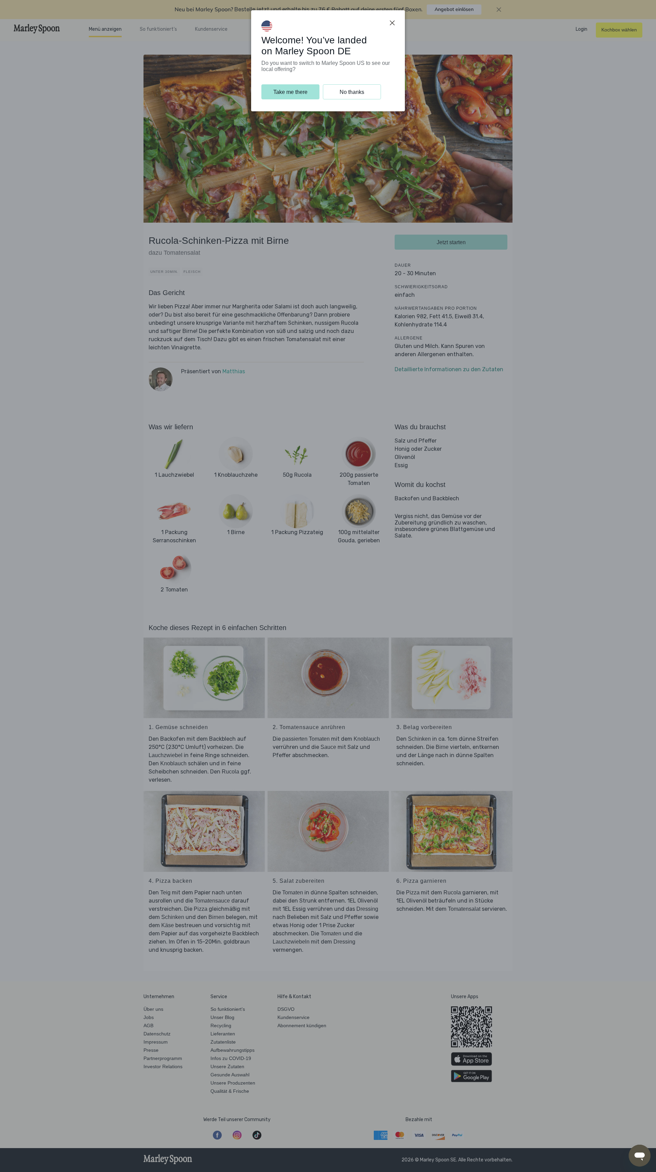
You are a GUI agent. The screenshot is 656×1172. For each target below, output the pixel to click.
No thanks (352, 92)
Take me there (290, 92)
